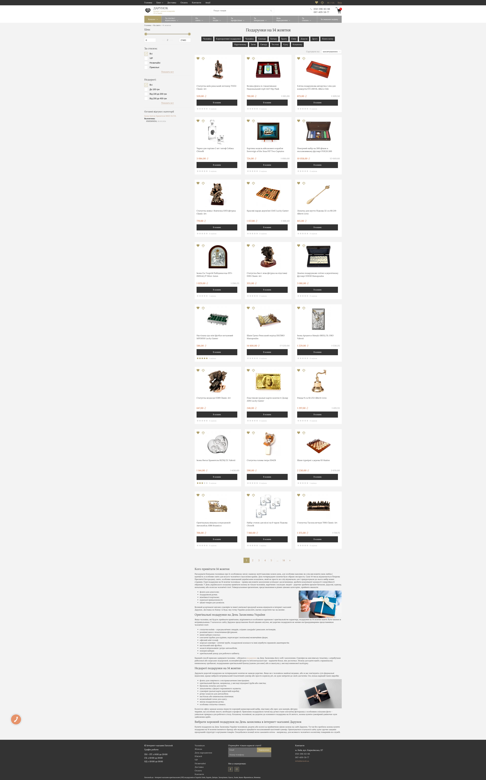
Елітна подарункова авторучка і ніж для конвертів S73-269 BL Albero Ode (316, 87)
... (277, 560)
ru (328, 3)
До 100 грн (155, 89)
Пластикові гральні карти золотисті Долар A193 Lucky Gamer (267, 399)
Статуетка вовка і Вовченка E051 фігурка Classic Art (216, 212)
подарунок (252, 658)
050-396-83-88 (322, 8)
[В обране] (198, 59)
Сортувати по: (313, 51)
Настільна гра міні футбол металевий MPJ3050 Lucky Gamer (215, 337)
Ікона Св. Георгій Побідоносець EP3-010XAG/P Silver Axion (214, 274)
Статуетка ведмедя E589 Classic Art (214, 398)
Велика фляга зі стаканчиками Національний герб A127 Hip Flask (263, 87)
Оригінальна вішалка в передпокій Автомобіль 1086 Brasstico (213, 524)
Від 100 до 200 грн (158, 94)
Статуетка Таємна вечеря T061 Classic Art (317, 522)
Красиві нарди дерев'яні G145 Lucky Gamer (268, 210)
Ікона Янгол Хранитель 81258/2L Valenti (216, 460)
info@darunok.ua (302, 761)
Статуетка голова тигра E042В (261, 460)
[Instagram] (237, 769)
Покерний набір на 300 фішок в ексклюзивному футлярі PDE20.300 (314, 149)
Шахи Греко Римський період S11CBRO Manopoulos (266, 337)
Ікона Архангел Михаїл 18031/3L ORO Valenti (315, 337)
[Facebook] (230, 769)
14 (284, 560)
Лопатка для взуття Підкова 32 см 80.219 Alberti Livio (316, 212)
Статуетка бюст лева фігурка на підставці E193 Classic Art (267, 274)
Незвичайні (155, 63)
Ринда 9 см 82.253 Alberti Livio (312, 398)
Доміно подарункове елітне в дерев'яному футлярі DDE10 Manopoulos (317, 274)
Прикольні (154, 67)
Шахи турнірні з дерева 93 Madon (313, 460)
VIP (151, 58)
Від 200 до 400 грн (158, 99)
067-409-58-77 (321, 12)
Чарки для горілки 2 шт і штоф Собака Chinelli (215, 149)
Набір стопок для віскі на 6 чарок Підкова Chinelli (267, 524)
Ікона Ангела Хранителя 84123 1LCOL (160, 116)
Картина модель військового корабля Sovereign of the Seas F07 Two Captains (265, 149)
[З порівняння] (203, 59)
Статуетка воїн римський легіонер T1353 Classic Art (216, 87)
